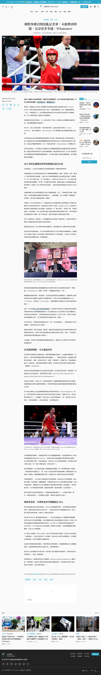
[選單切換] (38, 11)
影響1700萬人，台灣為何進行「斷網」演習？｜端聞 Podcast (87, 637)
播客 (78, 634)
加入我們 (86, 653)
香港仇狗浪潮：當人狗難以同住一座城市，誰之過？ (85, 142)
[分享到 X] (7, 105)
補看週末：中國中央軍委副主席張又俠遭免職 (85, 105)
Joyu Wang (29, 641)
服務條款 (28, 670)
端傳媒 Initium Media (12, 670)
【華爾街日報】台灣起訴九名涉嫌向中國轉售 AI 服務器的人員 (37, 637)
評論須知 (29, 600)
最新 (81, 99)
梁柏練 (81, 146)
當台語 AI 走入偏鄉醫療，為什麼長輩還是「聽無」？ (62, 637)
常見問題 (73, 656)
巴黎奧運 (46, 19)
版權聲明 (79, 656)
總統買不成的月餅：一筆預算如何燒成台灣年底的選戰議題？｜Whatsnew (85, 117)
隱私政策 (22, 670)
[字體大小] (6, 7)
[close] (99, 2)
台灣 (56, 19)
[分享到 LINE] (18, 105)
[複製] (3, 105)
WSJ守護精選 (31, 634)
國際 (46, 579)
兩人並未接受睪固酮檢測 (42, 309)
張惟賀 (81, 122)
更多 (85, 99)
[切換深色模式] (94, 7)
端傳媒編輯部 (36, 574)
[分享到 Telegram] (14, 105)
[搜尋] (97, 7)
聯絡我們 (79, 653)
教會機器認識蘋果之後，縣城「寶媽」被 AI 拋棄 (85, 129)
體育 (51, 19)
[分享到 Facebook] (10, 105)
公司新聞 (86, 656)
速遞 (51, 579)
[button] (36, 11)
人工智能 (54, 634)
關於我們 (73, 653)
